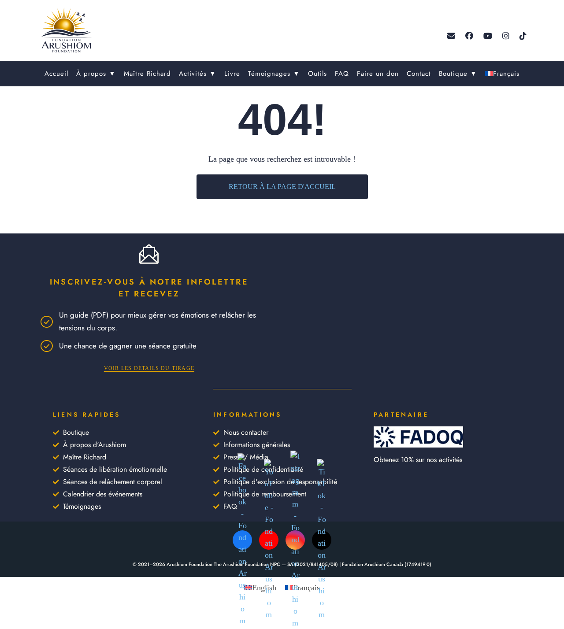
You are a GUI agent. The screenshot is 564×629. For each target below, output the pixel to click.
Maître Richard (147, 73)
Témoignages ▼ (274, 73)
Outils (317, 73)
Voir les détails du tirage (149, 368)
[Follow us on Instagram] (505, 36)
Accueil (56, 73)
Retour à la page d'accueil (282, 186)
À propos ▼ (96, 73)
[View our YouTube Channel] (487, 36)
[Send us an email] (451, 36)
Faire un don (378, 73)
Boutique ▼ (458, 73)
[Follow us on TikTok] (523, 36)
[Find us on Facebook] (469, 36)
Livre (232, 73)
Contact (419, 73)
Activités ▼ (197, 73)
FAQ (342, 73)
